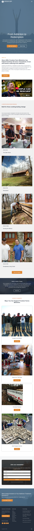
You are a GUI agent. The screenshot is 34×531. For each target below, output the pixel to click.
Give (14, 516)
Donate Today (22, 46)
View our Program (17, 272)
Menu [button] (30, 1)
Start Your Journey (12, 46)
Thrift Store (14, 513)
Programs (13, 512)
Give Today (17, 341)
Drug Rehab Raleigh (26, 518)
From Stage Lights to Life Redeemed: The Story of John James (27, 515)
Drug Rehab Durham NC (27, 522)
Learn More (5, 75)
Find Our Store (17, 380)
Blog (13, 516)
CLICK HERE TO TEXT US (7, 500)
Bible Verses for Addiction (27, 520)
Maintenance (14, 515)
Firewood (13, 514)
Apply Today (17, 290)
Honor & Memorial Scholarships (14, 520)
